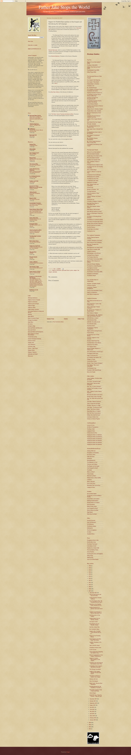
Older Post (81, 319)
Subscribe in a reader (32, 45)
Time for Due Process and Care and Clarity (95, 595)
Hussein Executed (91, 520)
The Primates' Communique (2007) (94, 259)
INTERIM (31, 253)
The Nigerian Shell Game (92, 353)
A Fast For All (90, 187)
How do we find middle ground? (36, 267)
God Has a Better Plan (94, 627)
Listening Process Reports (93, 255)
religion (75, 270)
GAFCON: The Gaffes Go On (93, 321)
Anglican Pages (31, 305)
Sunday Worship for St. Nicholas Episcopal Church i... (96, 608)
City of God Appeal (94, 681)
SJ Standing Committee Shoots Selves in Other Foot (94, 95)
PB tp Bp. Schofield (91, 124)
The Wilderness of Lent (92, 462)
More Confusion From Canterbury (94, 242)
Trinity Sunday (90, 473)
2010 (90, 584)
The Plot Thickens (91, 227)
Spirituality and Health (33, 354)
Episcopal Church (66, 270)
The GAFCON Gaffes (92, 323)
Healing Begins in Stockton (93, 83)
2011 (90, 582)
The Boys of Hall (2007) (92, 65)
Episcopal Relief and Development (35, 331)
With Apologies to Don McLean (94, 253)
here (56, 83)
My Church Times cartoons (35, 165)
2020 (90, 565)
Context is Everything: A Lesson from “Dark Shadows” (36, 248)
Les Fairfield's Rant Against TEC (94, 357)
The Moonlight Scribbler (35, 236)
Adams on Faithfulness (92, 292)
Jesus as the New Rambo (92, 559)
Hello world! (32, 136)
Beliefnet (30, 314)
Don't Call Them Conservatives (94, 413)
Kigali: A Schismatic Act (92, 355)
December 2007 (93, 592)
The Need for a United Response (94, 266)
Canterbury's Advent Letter (95, 647)
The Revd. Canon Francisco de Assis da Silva (62, 114)
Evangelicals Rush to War (92, 540)
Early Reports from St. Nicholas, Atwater (94, 624)
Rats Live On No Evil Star (35, 272)
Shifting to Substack (34, 188)
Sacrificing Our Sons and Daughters (95, 553)
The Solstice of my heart (34, 199)
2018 (90, 570)
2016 (90, 572)
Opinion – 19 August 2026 (35, 125)
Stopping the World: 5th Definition (94, 442)
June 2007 (92, 709)
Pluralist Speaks (33, 257)
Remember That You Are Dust (93, 485)
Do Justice (30, 324)
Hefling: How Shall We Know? (93, 415)
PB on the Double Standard (93, 153)
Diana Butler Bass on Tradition (94, 411)
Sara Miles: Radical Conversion (94, 401)
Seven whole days (34, 217)
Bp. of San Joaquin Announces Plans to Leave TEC (94, 142)
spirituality (55, 272)
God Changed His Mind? (92, 468)
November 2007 (93, 698)
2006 (90, 722)
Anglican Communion (56, 270)
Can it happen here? (34, 152)
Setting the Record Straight (93, 269)
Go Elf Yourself (93, 649)
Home (66, 319)
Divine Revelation (91, 504)
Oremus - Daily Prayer (33, 348)
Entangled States (34, 223)
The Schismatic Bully (92, 320)
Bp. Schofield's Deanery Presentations (92, 139)
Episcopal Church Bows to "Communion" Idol (93, 204)
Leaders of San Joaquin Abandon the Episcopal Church (95, 672)
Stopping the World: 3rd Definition (94, 438)
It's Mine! (89, 532)
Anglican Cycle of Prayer (33, 303)
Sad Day (31, 258)
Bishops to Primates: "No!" (93, 189)
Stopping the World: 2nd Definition (94, 436)
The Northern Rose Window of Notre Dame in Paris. (36, 205)
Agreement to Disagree (92, 182)
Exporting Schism (91, 325)
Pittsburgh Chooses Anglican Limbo (95, 164)
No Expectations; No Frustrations (36, 263)
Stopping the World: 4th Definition (94, 440)
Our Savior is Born (91, 454)
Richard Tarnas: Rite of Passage (94, 396)
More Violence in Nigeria (92, 313)
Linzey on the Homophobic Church (94, 290)
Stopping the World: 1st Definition (94, 434)
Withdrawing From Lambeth (93, 176)
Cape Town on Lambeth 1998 (93, 249)
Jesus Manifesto (31, 344)
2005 (90, 724)
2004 (90, 726)
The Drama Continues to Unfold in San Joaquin (95, 676)
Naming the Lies (90, 199)
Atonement (89, 458)
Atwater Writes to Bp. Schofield (94, 110)
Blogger (68, 752)
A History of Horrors (91, 285)
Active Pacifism (90, 551)
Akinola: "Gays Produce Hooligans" (95, 363)
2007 (90, 591)
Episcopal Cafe (33, 135)
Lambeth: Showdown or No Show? (94, 240)
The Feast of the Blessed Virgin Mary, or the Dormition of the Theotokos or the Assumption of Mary (36, 212)
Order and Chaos (91, 456)
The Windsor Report (91, 275)
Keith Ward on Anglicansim (93, 294)
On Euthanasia (90, 524)
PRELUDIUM (32, 149)
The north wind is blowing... (35, 242)
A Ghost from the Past (92, 432)
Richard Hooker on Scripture (93, 502)
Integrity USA (31, 342)
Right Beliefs (90, 512)
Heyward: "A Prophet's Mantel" (94, 283)
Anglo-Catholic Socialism (33, 309)
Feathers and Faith (34, 181)
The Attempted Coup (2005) (93, 70)
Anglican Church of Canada (34, 299)
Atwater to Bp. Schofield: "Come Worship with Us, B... (95, 632)
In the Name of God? (91, 546)
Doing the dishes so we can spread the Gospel (35, 219)
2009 (90, 586)
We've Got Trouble (91, 372)
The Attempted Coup (91, 368)
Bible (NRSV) (31, 316)
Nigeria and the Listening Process (94, 330)
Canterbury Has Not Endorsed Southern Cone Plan (93, 116)
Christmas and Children (92, 464)
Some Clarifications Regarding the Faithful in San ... (96, 652)
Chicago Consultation (32, 320)
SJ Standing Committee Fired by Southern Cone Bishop (94, 101)
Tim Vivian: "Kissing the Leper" (94, 381)
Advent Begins (93, 693)
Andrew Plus (33, 144)
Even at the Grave (91, 483)
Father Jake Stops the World (64, 7)
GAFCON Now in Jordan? (92, 318)
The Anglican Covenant (92, 268)
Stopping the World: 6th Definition (94, 444)
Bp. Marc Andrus (55, 92)
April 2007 (92, 713)
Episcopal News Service (35, 115)
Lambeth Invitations (91, 251)
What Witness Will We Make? (93, 209)
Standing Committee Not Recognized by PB (92, 98)
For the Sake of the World (92, 229)
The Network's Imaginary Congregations (92, 328)
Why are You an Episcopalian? (94, 152)
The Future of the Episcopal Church (95, 221)
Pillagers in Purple (91, 359)
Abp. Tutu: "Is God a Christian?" (94, 386)
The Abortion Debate (91, 526)
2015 (90, 574)
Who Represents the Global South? (95, 247)
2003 (90, 728)
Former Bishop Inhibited (92, 103)
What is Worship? (91, 481)
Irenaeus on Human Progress (93, 418)
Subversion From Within (92, 344)
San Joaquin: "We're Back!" (93, 82)
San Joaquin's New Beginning (93, 80)
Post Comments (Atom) (58, 321)
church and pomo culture (35, 230)
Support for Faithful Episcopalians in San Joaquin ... (95, 659)
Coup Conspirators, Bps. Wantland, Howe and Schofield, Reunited (95, 315)
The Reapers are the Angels (93, 466)
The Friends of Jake (34, 266)
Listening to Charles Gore (92, 417)
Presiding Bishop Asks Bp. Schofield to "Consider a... (96, 687)
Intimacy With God (91, 450)
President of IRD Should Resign (94, 370)
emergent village (31, 326)
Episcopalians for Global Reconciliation (33, 334)
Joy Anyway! (32, 182)
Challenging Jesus (33, 145)
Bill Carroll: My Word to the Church (94, 394)
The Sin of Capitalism (92, 530)
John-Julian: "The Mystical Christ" (94, 407)
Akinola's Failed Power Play (93, 340)
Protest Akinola (90, 332)
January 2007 (93, 719)
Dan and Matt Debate (91, 493)
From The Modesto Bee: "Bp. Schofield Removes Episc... (96, 601)
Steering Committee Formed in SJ (94, 92)
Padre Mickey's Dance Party (36, 209)
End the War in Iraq (91, 542)
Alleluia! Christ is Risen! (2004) (94, 477)
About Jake (30, 41)
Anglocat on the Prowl (35, 245)
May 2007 (92, 711)
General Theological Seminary (34, 338)
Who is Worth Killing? (92, 169)
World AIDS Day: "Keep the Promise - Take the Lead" (96, 696)
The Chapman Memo (91, 346)
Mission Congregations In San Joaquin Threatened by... (96, 655)
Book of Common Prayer (33, 318)
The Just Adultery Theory (92, 549)
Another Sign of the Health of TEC (94, 155)
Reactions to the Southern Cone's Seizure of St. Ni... (96, 605)
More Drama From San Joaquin (94, 122)
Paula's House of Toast (35, 271)
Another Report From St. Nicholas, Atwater (95, 619)
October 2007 (93, 701)
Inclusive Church (31, 340)
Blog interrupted (33, 154)
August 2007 (93, 705)
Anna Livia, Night (33, 177)
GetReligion (32, 128)
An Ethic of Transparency (92, 427)
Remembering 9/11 (91, 460)
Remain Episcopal (53, 50)
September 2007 (93, 703)
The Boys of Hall (90, 429)
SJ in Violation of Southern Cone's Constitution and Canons (94, 90)
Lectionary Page (31, 346)
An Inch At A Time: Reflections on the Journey (36, 186)
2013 (90, 578)
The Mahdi (89, 470)
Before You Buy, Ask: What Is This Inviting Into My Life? (35, 172)
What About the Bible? (92, 514)
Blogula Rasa (33, 157)
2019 (90, 567)
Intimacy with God (93, 679)
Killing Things (90, 555)
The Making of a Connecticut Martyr (95, 219)
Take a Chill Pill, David (94, 645)
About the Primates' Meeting (93, 264)
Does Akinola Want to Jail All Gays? (95, 351)
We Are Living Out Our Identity (94, 225)
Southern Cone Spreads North (93, 159)
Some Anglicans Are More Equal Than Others (95, 639)
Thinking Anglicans (34, 124)
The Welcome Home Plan (92, 178)
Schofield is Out (90, 85)
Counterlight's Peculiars (35, 203)
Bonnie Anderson (55, 56)
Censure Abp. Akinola (92, 361)
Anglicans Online (31, 307)
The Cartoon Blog (34, 164)
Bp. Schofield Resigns (92, 87)
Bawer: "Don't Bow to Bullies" (93, 409)
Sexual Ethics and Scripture (93, 498)
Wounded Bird (33, 252)
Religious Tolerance (32, 352)
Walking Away (90, 557)
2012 (90, 580)
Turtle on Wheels (33, 261)
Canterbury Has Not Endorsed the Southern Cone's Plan (96, 663)
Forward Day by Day (32, 336)
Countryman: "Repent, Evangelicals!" (92, 288)
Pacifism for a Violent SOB (93, 548)
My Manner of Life (34, 289)
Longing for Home (91, 431)
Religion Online (31, 350)
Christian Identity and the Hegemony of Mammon (35, 232)
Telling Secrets (33, 192)
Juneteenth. (32, 237)
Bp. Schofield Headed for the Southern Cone (93, 126)
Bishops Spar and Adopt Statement (95, 223)
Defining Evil (90, 528)
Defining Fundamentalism (92, 500)
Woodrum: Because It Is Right (93, 405)
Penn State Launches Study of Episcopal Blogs (96, 690)
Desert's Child (33, 198)
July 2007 (92, 707)
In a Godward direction (35, 176)
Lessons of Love (90, 425)
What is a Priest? (91, 471)
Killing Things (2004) (91, 72)
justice (71, 270)
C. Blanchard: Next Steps (92, 180)
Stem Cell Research (91, 522)
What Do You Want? (91, 475)
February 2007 (93, 717)
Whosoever (30, 356)
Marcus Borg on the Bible (92, 510)
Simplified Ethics (91, 534)
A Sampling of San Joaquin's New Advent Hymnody (96, 666)
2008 (90, 588)
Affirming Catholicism (32, 297)
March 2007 (92, 715)
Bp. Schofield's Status (94, 629)
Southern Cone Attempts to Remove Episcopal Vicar (96, 612)
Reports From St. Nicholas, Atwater (95, 109)
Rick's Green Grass (34, 241)
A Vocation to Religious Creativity (94, 201)
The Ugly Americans (91, 191)
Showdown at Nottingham (92, 273)
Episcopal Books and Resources (35, 327)
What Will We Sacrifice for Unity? (94, 211)
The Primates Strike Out (92, 257)
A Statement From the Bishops (94, 174)
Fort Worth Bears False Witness (94, 342)
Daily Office (30, 322)
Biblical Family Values (92, 506)
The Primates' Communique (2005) (94, 271)
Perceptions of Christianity (93, 452)
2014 (90, 576)
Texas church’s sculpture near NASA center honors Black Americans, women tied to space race (36, 118)
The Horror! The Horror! (92, 544)
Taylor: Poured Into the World (93, 403)
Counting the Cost (91, 231)
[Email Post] (63, 268)
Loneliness (89, 479)
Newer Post (50, 319)
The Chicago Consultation (95, 669)
